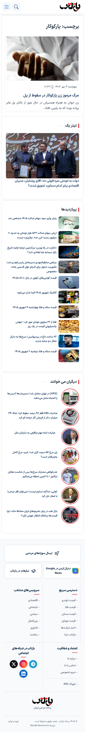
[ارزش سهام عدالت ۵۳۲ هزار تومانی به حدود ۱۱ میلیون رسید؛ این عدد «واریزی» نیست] (69, 237)
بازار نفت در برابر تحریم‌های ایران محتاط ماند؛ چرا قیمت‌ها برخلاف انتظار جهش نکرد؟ (32, 513)
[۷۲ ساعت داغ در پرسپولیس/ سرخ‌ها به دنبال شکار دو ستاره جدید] (69, 341)
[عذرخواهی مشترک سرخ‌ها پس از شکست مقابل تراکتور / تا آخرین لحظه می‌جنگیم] (70, 476)
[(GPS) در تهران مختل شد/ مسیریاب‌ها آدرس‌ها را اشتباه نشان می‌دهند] (70, 397)
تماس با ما (70, 666)
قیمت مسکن (69, 614)
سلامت (34, 635)
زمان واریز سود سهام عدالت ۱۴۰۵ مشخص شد (32, 219)
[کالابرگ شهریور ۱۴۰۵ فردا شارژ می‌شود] (69, 297)
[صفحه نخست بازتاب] (42, 701)
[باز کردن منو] (6, 7)
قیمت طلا (70, 607)
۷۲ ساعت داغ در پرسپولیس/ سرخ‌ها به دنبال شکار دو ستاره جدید (33, 339)
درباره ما (71, 659)
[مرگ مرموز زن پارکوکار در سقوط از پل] (42, 58)
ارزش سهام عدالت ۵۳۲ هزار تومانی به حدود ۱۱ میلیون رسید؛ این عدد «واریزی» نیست (32, 235)
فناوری (34, 628)
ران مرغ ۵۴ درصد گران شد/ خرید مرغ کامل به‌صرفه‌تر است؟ (34, 455)
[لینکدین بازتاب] (23, 674)
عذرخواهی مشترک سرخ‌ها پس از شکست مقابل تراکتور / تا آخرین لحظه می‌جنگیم (32, 474)
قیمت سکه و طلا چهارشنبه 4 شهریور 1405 (35, 307)
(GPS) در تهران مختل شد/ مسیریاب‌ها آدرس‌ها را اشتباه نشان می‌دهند (32, 396)
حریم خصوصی (68, 672)
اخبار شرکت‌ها (68, 628)
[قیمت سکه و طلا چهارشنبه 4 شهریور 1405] (69, 311)
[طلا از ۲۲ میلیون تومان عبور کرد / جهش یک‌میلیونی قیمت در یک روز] (69, 326)
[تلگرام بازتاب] (33, 664)
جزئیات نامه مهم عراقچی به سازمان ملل (34, 433)
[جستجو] (16, 7)
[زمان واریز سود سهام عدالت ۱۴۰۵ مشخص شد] (69, 223)
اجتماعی (33, 607)
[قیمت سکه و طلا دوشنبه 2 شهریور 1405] (69, 355)
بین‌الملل (33, 621)
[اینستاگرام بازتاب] (23, 664)
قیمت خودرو (69, 600)
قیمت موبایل (68, 621)
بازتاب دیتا (70, 635)
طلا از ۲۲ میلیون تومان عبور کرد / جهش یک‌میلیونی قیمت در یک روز (36, 324)
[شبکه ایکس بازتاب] (14, 664)
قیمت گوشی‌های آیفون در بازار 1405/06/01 (34, 278)
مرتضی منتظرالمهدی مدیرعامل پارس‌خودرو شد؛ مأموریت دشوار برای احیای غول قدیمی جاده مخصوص (32, 267)
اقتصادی (33, 600)
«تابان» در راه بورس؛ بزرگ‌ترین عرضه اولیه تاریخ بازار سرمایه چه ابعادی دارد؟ (32, 250)
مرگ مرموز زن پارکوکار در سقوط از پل (51, 95)
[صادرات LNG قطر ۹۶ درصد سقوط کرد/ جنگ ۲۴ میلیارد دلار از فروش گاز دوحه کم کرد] (70, 417)
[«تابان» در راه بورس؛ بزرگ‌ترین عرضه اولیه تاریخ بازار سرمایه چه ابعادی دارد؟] (69, 252)
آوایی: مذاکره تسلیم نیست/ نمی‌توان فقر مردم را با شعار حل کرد (32, 494)
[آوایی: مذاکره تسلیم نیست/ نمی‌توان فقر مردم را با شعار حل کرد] (70, 495)
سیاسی (34, 614)
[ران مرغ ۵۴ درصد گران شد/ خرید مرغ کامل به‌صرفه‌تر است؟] (70, 456)
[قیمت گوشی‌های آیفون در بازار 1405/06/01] (69, 282)
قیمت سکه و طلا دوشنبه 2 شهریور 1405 (36, 352)
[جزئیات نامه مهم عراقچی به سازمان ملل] (69, 436)
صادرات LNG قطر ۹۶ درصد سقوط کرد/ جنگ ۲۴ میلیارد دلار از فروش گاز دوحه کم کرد (32, 415)
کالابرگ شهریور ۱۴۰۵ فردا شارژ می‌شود (37, 293)
